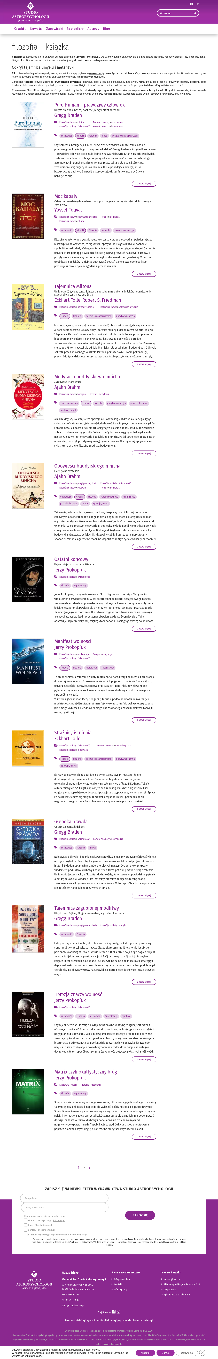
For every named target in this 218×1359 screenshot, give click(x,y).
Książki (19, 29)
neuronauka (117, 122)
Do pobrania (170, 1289)
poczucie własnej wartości (125, 135)
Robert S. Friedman (101, 300)
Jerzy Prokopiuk (70, 570)
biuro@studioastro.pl (73, 1305)
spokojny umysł (68, 410)
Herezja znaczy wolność (78, 994)
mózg (104, 135)
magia (74, 1084)
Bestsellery (75, 29)
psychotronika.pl (126, 1320)
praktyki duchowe (138, 403)
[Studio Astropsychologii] (30, 11)
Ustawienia (187, 1352)
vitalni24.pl (81, 1320)
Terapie (104, 216)
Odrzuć (165, 1352)
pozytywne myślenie (87, 216)
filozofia (93, 135)
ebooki (80, 135)
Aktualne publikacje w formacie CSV (182, 1284)
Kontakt (118, 1284)
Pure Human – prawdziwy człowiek (89, 105)
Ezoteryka (64, 1084)
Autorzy (93, 29)
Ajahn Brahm (67, 387)
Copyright (138, 1331)
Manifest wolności (72, 641)
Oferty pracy (120, 1289)
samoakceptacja (86, 307)
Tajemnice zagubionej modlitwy (86, 908)
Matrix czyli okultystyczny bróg (85, 1072)
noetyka (123, 925)
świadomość (84, 126)
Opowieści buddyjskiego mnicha (87, 466)
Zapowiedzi (54, 29)
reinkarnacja (83, 654)
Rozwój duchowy (67, 122)
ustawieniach (34, 1355)
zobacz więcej (144, 183)
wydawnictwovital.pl (96, 1320)
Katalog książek (172, 1279)
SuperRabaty (80, 585)
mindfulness (129, 496)
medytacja (115, 216)
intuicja (80, 122)
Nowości (36, 29)
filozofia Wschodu (109, 496)
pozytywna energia (125, 316)
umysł (93, 847)
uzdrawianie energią (124, 230)
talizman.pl (111, 1320)
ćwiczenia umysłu (69, 403)
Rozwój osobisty (67, 126)
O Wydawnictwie (122, 1279)
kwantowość (117, 126)
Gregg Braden (68, 115)
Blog (106, 29)
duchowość (66, 135)
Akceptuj (145, 1352)
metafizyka (91, 667)
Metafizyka (145, 82)
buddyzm (81, 394)
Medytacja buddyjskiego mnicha (87, 377)
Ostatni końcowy (71, 559)
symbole (106, 230)
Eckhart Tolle (67, 300)
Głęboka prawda (71, 822)
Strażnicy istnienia (73, 733)
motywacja (83, 749)
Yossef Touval (68, 210)
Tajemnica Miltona (73, 286)
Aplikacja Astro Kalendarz (177, 1294)
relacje (85, 503)
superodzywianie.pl (143, 1320)
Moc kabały (65, 196)
